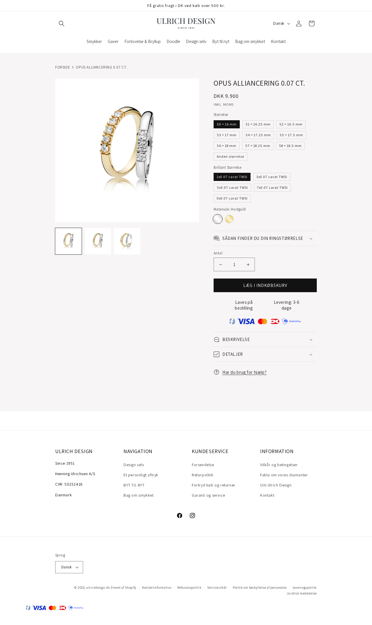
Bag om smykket (138, 495)
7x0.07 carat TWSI (272, 187)
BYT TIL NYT (134, 485)
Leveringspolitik (305, 588)
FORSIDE (62, 67)
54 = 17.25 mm (258, 135)
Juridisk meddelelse (302, 593)
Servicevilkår (217, 588)
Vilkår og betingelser (279, 464)
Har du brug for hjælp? (244, 372)
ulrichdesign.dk (98, 588)
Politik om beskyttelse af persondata (260, 588)
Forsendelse (203, 464)
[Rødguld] (229, 219)
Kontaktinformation (157, 588)
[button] (61, 23)
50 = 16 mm (227, 124)
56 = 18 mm (226, 145)
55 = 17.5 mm (291, 135)
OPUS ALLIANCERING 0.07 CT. (101, 67)
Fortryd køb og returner (213, 485)
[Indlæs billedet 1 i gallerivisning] (68, 241)
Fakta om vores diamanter (284, 474)
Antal (218, 253)
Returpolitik (202, 474)
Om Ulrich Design (276, 485)
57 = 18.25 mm (257, 145)
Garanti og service (208, 495)
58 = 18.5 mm (290, 145)
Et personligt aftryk (141, 474)
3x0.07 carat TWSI (271, 177)
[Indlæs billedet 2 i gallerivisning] (98, 241)
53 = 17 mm (227, 135)
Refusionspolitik (189, 588)
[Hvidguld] (218, 219)
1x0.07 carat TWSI (232, 177)
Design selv (134, 464)
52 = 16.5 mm (291, 124)
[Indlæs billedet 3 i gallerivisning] (127, 241)
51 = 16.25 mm (258, 124)
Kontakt (267, 495)
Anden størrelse (230, 156)
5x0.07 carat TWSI (232, 187)
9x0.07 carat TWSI (232, 198)
